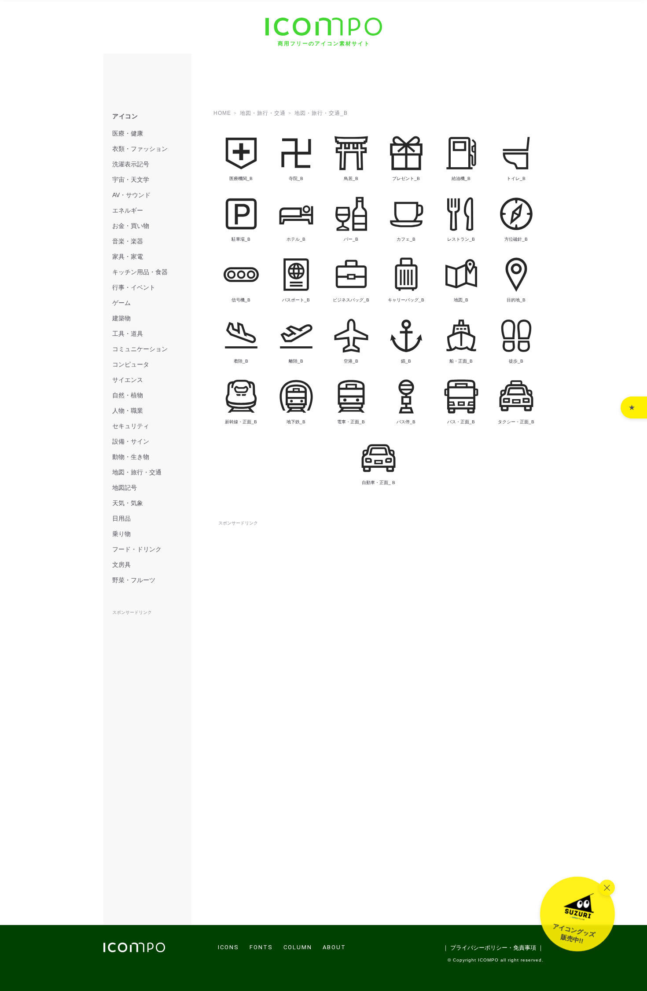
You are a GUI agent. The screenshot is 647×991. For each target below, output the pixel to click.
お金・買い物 (130, 225)
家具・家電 (127, 256)
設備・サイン (130, 441)
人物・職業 (127, 410)
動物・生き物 (130, 456)
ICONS (228, 947)
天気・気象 (127, 503)
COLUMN (297, 947)
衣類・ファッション (140, 148)
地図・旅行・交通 (137, 472)
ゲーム (121, 302)
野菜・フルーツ (133, 580)
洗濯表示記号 (130, 164)
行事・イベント (133, 287)
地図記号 (124, 487)
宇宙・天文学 (130, 179)
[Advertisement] (378, 547)
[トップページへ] (134, 950)
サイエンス (127, 379)
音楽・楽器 (127, 241)
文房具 (121, 564)
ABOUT (334, 947)
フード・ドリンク (137, 549)
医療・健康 (127, 133)
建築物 (121, 318)
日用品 (121, 518)
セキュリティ (130, 425)
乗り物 (121, 533)
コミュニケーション (140, 348)
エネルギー (127, 210)
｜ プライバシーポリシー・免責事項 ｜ (493, 947)
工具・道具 (127, 333)
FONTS (261, 947)
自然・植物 (127, 395)
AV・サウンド (131, 194)
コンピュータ (130, 364)
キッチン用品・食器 (140, 271)
